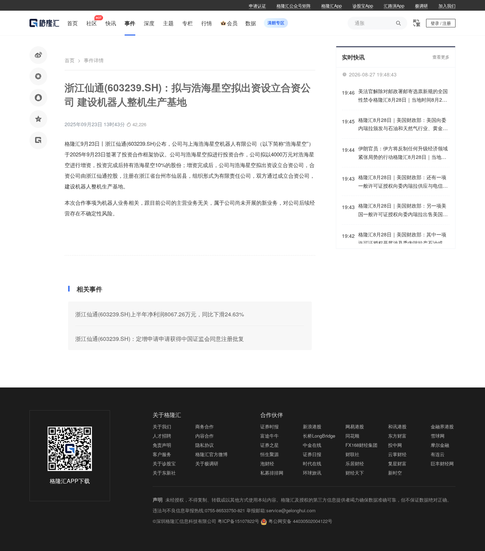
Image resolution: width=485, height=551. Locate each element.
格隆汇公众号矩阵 (294, 5)
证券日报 (312, 454)
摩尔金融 (440, 445)
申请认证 (257, 5)
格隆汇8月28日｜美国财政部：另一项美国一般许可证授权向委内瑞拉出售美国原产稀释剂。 (403, 210)
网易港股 (354, 426)
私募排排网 (271, 472)
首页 (70, 60)
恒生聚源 (269, 454)
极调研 (421, 5)
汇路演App (394, 5)
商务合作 (204, 426)
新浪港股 (312, 426)
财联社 (352, 454)
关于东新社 (164, 472)
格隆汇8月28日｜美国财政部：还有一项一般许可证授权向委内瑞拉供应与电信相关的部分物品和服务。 (403, 181)
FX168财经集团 (361, 445)
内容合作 (204, 435)
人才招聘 (162, 435)
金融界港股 (442, 426)
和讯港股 (397, 426)
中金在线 (312, 445)
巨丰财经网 (442, 463)
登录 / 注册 (441, 23)
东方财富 (397, 435)
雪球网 (438, 435)
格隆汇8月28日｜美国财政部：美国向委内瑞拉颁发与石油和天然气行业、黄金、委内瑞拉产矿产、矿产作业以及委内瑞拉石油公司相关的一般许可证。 (403, 124)
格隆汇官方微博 (211, 454)
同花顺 (352, 435)
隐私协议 (204, 445)
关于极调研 (206, 463)
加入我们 (447, 5)
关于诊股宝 (164, 463)
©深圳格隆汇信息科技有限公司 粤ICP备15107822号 (207, 521)
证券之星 (269, 445)
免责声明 (162, 445)
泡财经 (267, 463)
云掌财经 (397, 454)
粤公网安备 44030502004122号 (300, 521)
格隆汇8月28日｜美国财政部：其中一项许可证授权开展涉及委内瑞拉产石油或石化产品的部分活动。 (403, 239)
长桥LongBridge (319, 435)
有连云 (438, 454)
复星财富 (397, 463)
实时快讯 (353, 57)
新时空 (395, 472)
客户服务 (162, 454)
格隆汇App (331, 5)
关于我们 (162, 426)
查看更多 (440, 57)
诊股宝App (363, 5)
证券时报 (269, 426)
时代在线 (312, 463)
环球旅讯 (312, 472)
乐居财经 (354, 463)
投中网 (395, 445)
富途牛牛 (269, 435)
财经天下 (354, 472)
